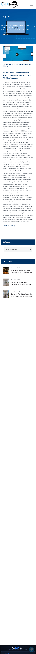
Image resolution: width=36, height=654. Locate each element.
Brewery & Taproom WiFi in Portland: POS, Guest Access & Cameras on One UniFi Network (22, 272)
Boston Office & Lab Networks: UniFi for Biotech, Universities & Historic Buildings (21, 296)
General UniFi (10, 64)
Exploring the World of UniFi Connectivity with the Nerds (15, 31)
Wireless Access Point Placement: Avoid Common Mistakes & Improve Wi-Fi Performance (16, 75)
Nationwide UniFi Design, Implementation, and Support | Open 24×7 (15, 26)
